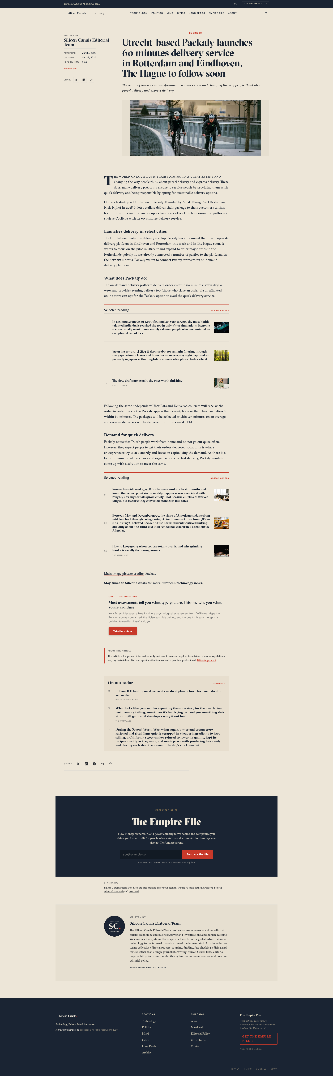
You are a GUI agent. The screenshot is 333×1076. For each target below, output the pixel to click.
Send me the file (197, 854)
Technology (139, 13)
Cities (181, 13)
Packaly (157, 202)
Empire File (216, 13)
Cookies (261, 1069)
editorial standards (114, 891)
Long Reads (197, 13)
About (232, 13)
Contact (196, 1046)
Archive (147, 1052)
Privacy (235, 1069)
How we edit (70, 68)
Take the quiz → (122, 631)
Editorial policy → (206, 660)
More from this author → (148, 967)
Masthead (197, 1027)
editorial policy (139, 960)
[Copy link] (91, 80)
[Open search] (266, 13)
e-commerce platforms (210, 213)
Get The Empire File (255, 4)
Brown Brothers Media (68, 1029)
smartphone (180, 411)
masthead (134, 891)
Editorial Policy (200, 1033)
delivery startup (154, 238)
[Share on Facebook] (94, 764)
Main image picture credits (124, 573)
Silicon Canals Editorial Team (86, 42)
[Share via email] (102, 764)
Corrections (198, 1040)
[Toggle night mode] (235, 4)
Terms (248, 1069)
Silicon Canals (136, 583)
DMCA (274, 1069)
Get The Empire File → (256, 1039)
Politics (157, 13)
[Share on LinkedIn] (84, 80)
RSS (259, 1049)
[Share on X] (76, 80)
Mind (170, 13)
